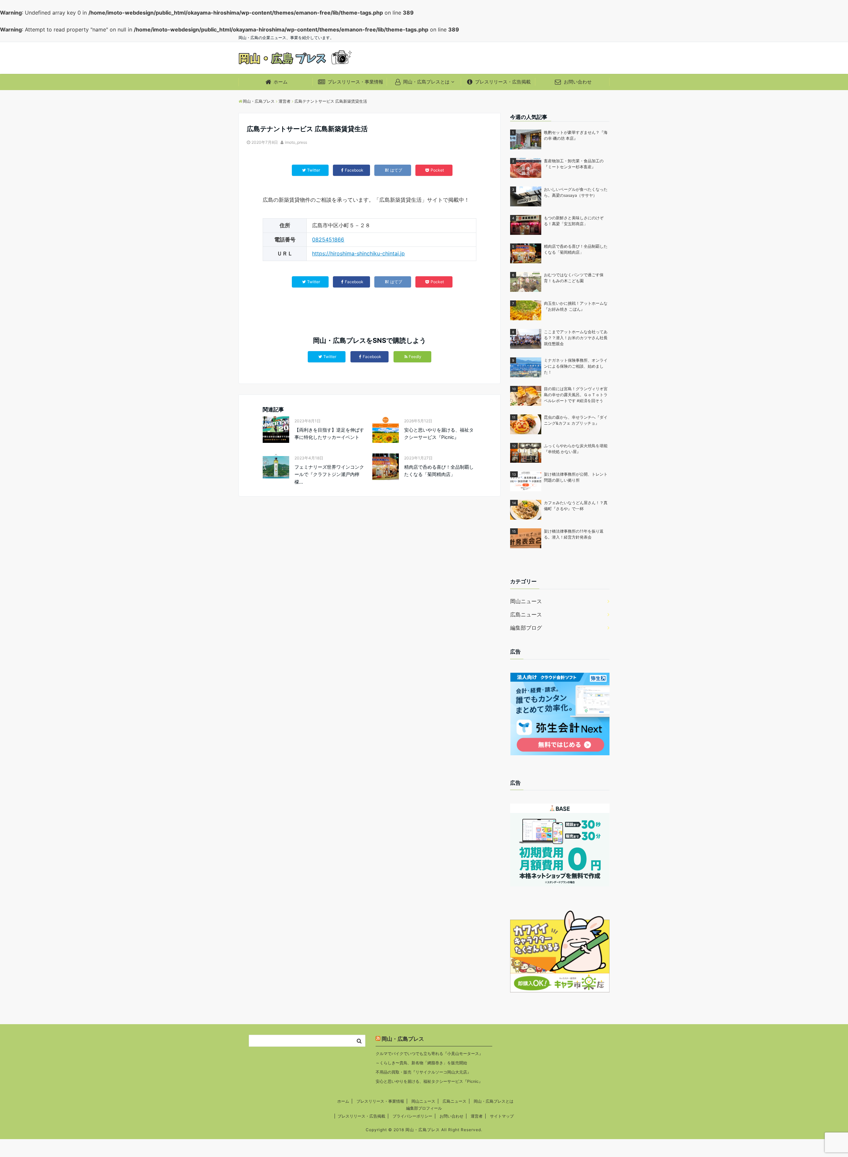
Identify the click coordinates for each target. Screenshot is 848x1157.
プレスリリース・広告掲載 (502, 81)
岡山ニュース (526, 601)
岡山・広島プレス (403, 1038)
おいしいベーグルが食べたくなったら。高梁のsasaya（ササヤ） (576, 192)
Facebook (372, 356)
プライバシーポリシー (412, 1116)
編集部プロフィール (424, 1108)
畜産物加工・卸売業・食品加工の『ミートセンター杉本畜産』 (574, 163)
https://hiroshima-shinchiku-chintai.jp (358, 253)
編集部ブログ (526, 627)
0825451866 (328, 239)
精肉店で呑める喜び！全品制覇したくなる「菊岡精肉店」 (439, 470)
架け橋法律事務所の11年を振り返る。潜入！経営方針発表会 (574, 534)
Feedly (415, 356)
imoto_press (296, 142)
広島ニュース (526, 614)
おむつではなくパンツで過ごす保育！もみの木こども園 (574, 277)
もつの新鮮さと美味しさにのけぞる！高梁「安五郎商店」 (574, 220)
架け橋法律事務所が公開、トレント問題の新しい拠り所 (576, 477)
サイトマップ (502, 1116)
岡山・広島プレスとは (426, 81)
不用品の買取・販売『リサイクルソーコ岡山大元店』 (423, 1072)
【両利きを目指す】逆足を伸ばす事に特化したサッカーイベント (329, 433)
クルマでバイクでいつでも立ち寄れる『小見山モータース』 (429, 1053)
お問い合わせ (577, 81)
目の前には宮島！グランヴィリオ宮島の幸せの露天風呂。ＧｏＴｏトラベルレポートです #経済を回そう (576, 394)
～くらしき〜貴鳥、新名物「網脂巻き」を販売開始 (421, 1062)
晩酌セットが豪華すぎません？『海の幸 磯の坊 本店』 (576, 135)
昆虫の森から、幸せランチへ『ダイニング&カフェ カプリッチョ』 (576, 420)
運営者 (477, 1116)
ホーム (280, 81)
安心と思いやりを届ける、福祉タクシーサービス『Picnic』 (439, 433)
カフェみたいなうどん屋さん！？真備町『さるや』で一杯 (576, 505)
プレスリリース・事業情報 (354, 81)
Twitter (329, 356)
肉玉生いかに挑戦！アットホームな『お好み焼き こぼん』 (576, 306)
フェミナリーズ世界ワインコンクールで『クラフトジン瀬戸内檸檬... (329, 474)
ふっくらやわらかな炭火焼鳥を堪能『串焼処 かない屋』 (576, 448)
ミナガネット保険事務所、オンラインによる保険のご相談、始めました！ (576, 366)
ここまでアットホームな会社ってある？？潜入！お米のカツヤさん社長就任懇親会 (576, 337)
